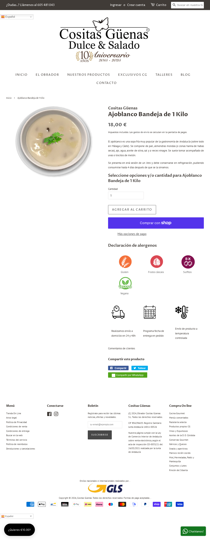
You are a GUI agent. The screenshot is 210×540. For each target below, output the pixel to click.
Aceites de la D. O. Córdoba (182, 435)
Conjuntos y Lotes (178, 465)
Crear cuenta (136, 5)
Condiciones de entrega (17, 431)
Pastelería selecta (177, 422)
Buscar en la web (14, 435)
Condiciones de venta (16, 426)
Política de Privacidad (16, 422)
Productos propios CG (179, 426)
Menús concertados (178, 417)
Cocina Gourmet (177, 413)
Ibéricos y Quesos (178, 444)
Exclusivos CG (132, 75)
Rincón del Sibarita (178, 470)
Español (10, 16)
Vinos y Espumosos (178, 431)
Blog (186, 75)
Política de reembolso (16, 444)
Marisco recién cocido (180, 453)
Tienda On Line (13, 413)
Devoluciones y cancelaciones (20, 448)
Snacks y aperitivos (178, 448)
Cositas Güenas (84, 497)
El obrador (47, 75)
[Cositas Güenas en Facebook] (49, 415)
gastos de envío (141, 132)
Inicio (21, 75)
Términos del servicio (16, 439)
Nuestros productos (88, 75)
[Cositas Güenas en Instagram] (56, 415)
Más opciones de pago (132, 234)
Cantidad (113, 189)
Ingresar (116, 5)
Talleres (163, 75)
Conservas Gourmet (178, 439)
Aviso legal (11, 417)
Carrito (161, 5)
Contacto (106, 83)
